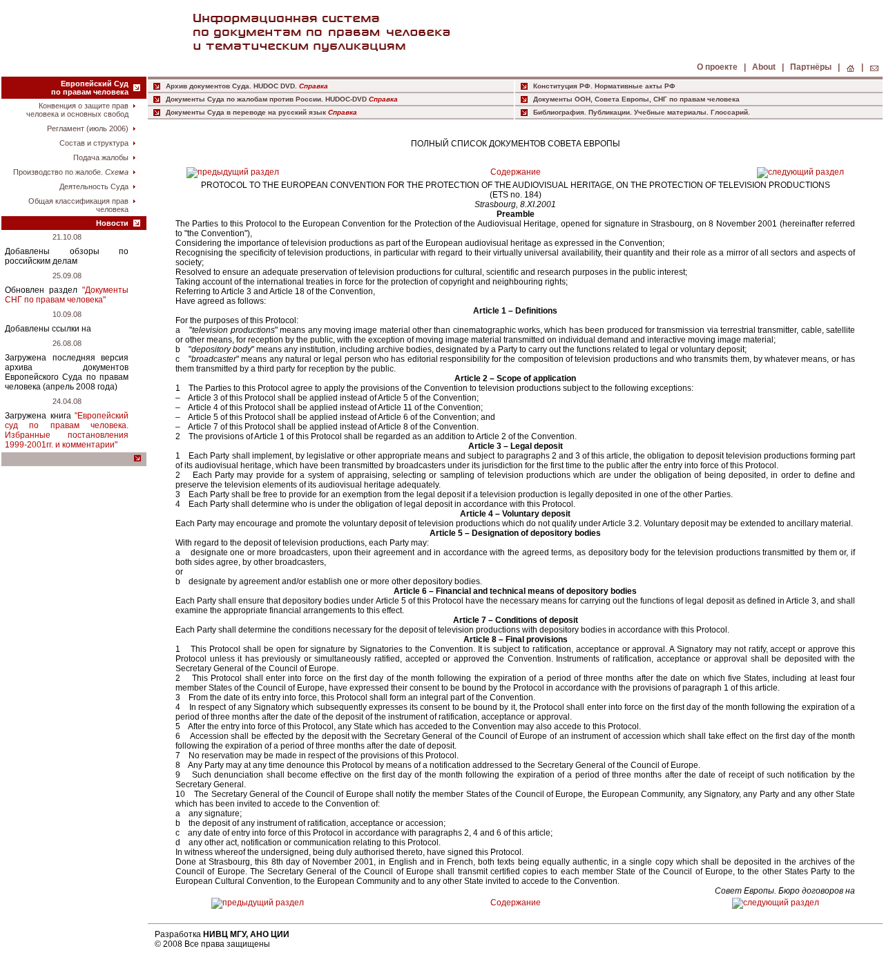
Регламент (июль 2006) (87, 128)
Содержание (515, 172)
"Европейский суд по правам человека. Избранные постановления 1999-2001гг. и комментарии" (66, 430)
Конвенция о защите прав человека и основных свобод (77, 110)
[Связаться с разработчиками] (874, 67)
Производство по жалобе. (70, 172)
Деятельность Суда (93, 186)
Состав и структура (93, 143)
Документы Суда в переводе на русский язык (246, 112)
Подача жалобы (100, 157)
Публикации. (611, 112)
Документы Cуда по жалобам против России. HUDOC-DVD (266, 99)
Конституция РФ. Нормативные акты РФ (604, 86)
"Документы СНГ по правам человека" (66, 295)
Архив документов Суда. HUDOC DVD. (231, 86)
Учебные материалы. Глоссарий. (692, 112)
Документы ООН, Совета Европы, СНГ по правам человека (636, 99)
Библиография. (560, 112)
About (765, 67)
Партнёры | (815, 67)
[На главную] (850, 67)
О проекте (718, 67)
